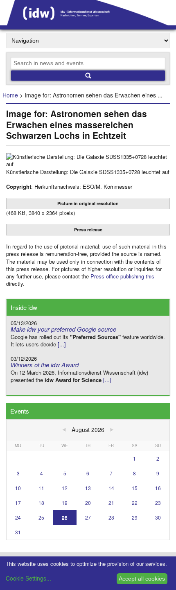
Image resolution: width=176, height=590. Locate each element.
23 (158, 502)
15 (135, 487)
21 (111, 502)
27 (88, 517)
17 (18, 502)
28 (111, 517)
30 (158, 517)
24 (18, 517)
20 (88, 502)
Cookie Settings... (28, 578)
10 (18, 487)
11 (41, 487)
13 (88, 487)
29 (135, 517)
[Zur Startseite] (88, 22)
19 (65, 502)
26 (65, 517)
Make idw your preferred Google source (63, 329)
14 (111, 487)
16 (158, 487)
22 (135, 502)
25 (41, 517)
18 (41, 502)
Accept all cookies (142, 578)
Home (10, 95)
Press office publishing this (122, 276)
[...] (62, 344)
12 (65, 487)
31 (18, 532)
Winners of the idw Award (45, 364)
